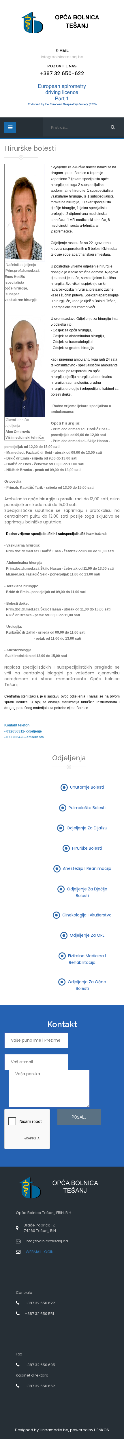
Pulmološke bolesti (87, 807)
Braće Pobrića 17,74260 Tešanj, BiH (40, 1227)
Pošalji (79, 1117)
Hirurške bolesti (87, 848)
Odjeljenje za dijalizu (87, 828)
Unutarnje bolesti (87, 787)
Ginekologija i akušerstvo (87, 915)
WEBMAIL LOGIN (40, 1251)
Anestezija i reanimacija (87, 868)
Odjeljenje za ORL (87, 935)
